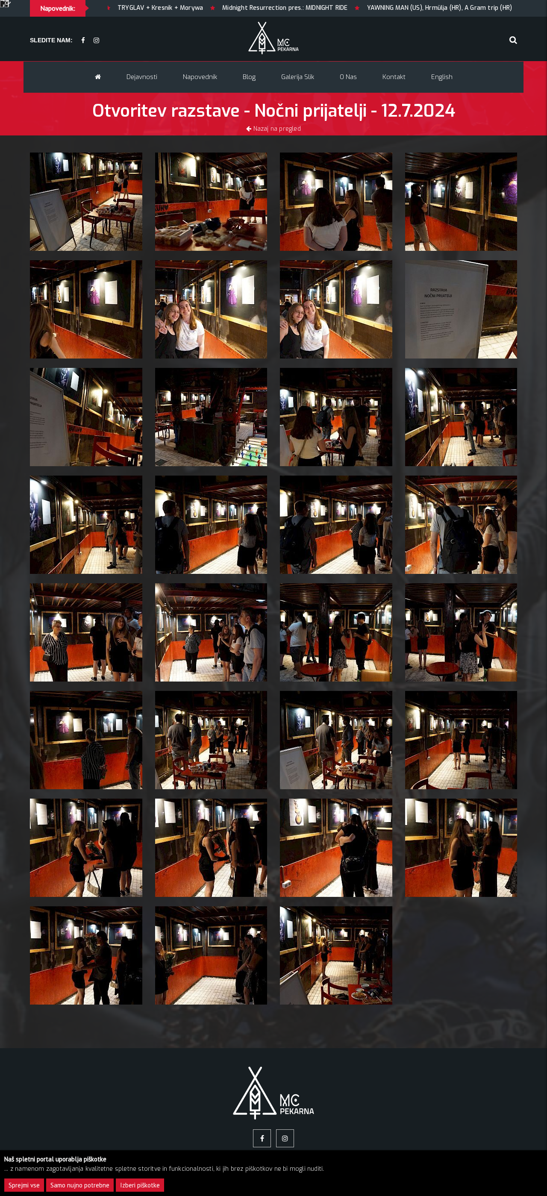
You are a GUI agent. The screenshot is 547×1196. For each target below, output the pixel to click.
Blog (249, 77)
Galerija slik (297, 77)
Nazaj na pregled (275, 129)
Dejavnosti (141, 77)
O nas (348, 77)
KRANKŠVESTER (434, 8)
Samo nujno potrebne (79, 1185)
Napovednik (200, 77)
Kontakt (394, 77)
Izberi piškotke (140, 1185)
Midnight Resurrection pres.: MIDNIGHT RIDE (166, 8)
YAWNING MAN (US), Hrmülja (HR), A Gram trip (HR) (320, 8)
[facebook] (83, 40)
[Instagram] (96, 40)
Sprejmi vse (24, 1185)
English (442, 77)
